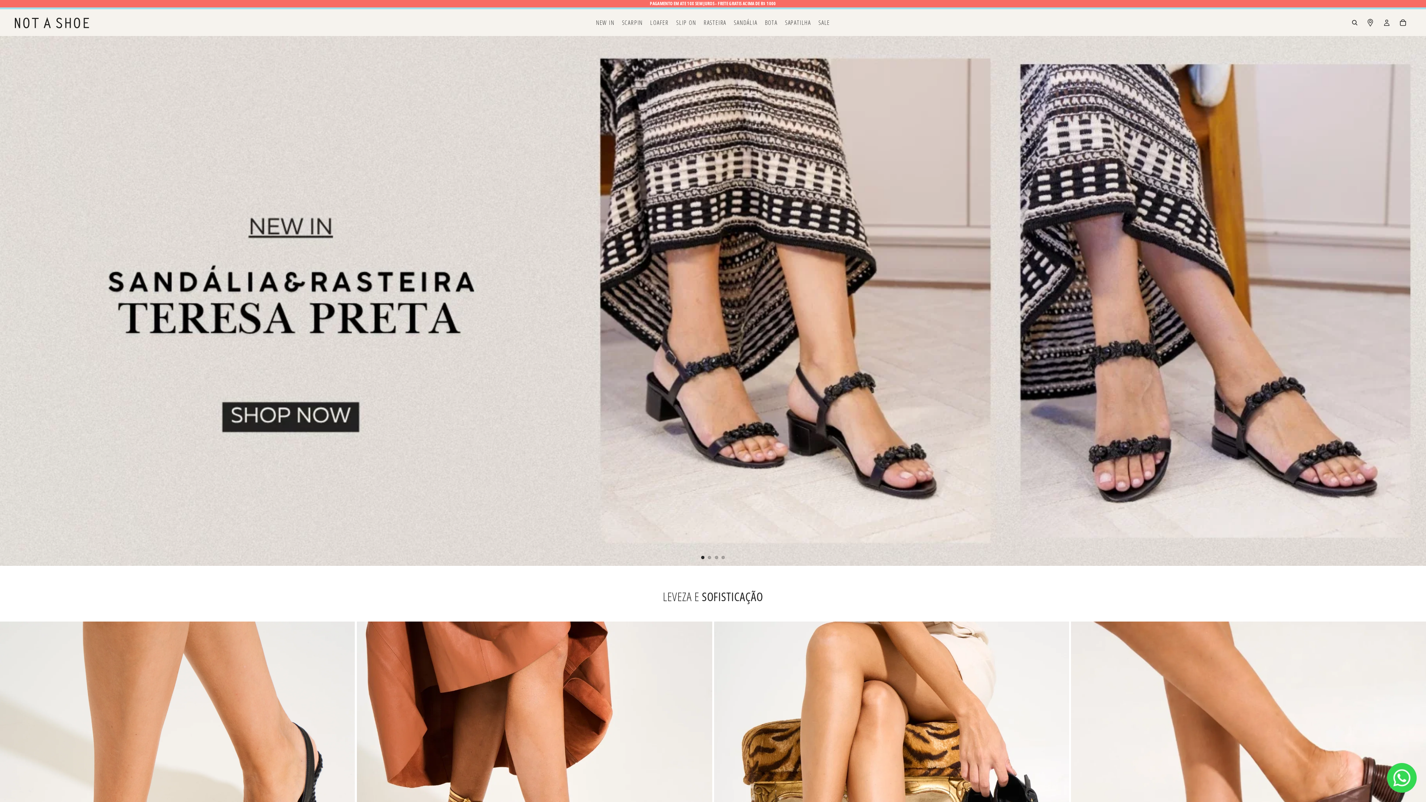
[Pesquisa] (1355, 22)
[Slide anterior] (12, 301)
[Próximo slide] (1414, 301)
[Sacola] (1403, 22)
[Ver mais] (713, 300)
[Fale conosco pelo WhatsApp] (1402, 778)
